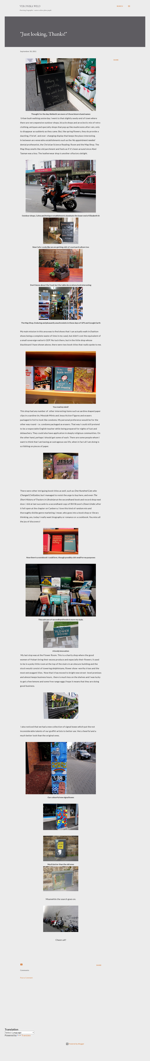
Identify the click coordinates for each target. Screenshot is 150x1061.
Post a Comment (26, 978)
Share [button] (115, 60)
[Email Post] (21, 965)
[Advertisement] (57, 1000)
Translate (26, 1035)
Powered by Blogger (76, 1044)
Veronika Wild (30, 6)
